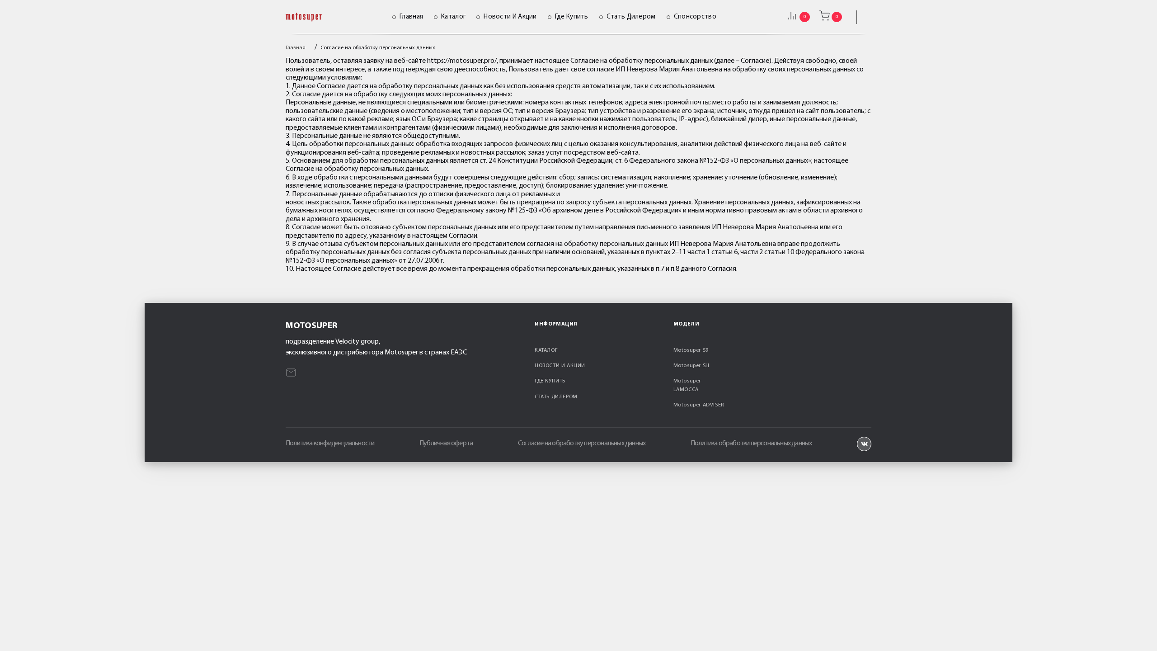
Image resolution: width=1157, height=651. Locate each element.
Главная (411, 17)
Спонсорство (695, 17)
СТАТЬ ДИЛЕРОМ (556, 397)
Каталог (453, 17)
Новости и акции (510, 17)
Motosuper (312, 325)
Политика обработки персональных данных (751, 443)
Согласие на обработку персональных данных (581, 443)
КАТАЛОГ (546, 350)
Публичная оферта (446, 443)
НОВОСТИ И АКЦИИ (560, 365)
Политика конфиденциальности (330, 443)
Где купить (571, 17)
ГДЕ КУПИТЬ (550, 381)
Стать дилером (631, 17)
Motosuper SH (691, 365)
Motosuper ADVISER (698, 405)
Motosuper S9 (691, 350)
